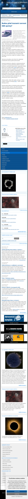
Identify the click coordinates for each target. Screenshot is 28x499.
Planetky (4, 476)
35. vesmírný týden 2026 (8, 349)
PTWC (15, 81)
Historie (3, 169)
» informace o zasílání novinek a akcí (9, 240)
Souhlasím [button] (17, 491)
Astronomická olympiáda (7, 450)
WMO (8, 92)
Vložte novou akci (23, 210)
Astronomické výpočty (7, 461)
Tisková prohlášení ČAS (7, 447)
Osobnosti (4, 164)
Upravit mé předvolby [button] (16, 496)
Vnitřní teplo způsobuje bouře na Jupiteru (20, 132)
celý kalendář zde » (22, 231)
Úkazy (3, 148)
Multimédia (4, 162)
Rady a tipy (5, 463)
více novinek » (23, 312)
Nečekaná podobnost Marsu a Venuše (20, 130)
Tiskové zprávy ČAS (6, 448)
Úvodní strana (4, 15)
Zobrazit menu (14, 11)
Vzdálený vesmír (5, 158)
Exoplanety (4, 156)
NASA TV (4, 456)
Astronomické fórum (7, 469)
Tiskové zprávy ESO (6, 452)
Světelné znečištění (6, 160)
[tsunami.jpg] (7, 33)
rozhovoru (21, 280)
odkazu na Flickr (16, 309)
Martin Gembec (4, 248)
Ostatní (3, 167)
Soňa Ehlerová (4, 263)
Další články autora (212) (20, 128)
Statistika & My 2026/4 (11, 279)
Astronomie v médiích (7, 465)
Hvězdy (3, 154)
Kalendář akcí (5, 211)
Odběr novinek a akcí (7, 235)
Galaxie (4, 474)
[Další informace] (14, 360)
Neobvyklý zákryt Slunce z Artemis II (10, 300)
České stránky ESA (6, 454)
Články (10, 15)
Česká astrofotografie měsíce (9, 194)
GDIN (15, 67)
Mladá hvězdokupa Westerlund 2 (19, 135)
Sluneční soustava (16, 15)
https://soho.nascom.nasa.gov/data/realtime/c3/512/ (12, 295)
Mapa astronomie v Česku (8, 467)
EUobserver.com (8, 117)
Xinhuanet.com (22, 260)
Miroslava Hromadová (6, 20)
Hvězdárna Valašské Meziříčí (12, 118)
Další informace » (22, 385)
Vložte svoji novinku (23, 243)
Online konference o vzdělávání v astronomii (12, 265)
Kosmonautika (5, 150)
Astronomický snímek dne (8, 172)
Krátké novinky (6, 244)
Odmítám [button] (17, 494)
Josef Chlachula (4, 276)
